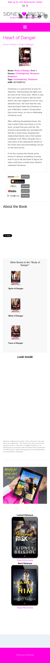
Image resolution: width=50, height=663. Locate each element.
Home (6, 44)
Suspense (12, 76)
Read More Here (25, 560)
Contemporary (22, 73)
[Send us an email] (24, 6)
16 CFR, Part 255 (8, 449)
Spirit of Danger (15, 288)
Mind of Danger (15, 316)
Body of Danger (22, 70)
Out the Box (29, 655)
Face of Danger (15, 343)
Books (14, 44)
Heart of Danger (26, 44)
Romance (34, 73)
